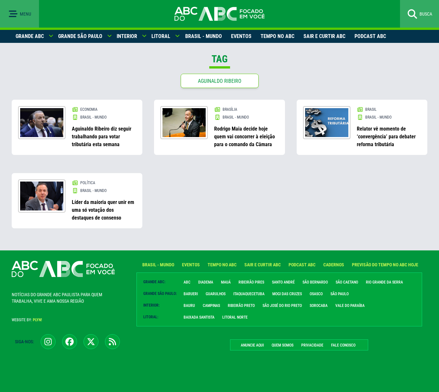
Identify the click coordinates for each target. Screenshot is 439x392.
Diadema (205, 282)
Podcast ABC (370, 36)
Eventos (241, 36)
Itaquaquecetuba (249, 294)
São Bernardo (315, 282)
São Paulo (339, 294)
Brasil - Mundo (203, 36)
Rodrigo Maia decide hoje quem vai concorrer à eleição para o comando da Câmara (244, 136)
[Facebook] (69, 341)
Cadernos (333, 264)
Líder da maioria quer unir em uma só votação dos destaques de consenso (103, 210)
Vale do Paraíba (350, 305)
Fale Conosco (343, 345)
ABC (187, 282)
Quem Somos (282, 345)
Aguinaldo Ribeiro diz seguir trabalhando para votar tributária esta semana (101, 136)
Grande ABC (30, 36)
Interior (127, 36)
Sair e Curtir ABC (324, 36)
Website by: (27, 320)
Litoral (160, 36)
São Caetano (347, 282)
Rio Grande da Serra (384, 282)
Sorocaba (319, 305)
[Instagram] (48, 341)
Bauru (189, 305)
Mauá (226, 282)
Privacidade (312, 345)
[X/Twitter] (91, 341)
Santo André (283, 282)
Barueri (191, 294)
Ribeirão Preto (241, 305)
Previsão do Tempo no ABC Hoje (385, 264)
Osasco (316, 294)
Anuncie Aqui (252, 345)
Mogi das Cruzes (287, 294)
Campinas (211, 305)
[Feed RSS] (112, 341)
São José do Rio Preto (282, 305)
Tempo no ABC (277, 36)
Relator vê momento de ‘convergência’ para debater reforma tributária (386, 136)
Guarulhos (216, 294)
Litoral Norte (235, 317)
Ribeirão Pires (251, 282)
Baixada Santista (199, 317)
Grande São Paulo (80, 36)
